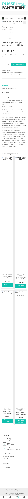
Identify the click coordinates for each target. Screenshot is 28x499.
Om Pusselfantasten (9, 456)
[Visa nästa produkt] (25, 18)
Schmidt (10, 274)
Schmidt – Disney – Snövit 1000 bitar (21, 277)
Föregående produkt (8, 18)
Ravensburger (15, 72)
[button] (24, 22)
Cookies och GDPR (8, 461)
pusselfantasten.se (15, 493)
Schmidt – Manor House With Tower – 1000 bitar (7, 277)
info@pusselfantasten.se (13, 449)
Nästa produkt (21, 18)
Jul (17, 409)
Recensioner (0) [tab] (6, 92)
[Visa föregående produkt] (3, 18)
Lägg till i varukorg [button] (7, 285)
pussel (12, 74)
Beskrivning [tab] (5, 85)
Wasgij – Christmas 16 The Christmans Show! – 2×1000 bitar (21, 413)
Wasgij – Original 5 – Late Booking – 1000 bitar (7, 412)
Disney (23, 274)
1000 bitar (9, 72)
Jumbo (9, 408)
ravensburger (18, 74)
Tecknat (21, 72)
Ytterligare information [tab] (9, 89)
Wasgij (9, 409)
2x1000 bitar (23, 408)
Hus (8, 274)
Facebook (7, 467)
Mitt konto (6, 463)
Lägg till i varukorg (19, 64)
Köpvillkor (6, 458)
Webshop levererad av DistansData (16, 494)
